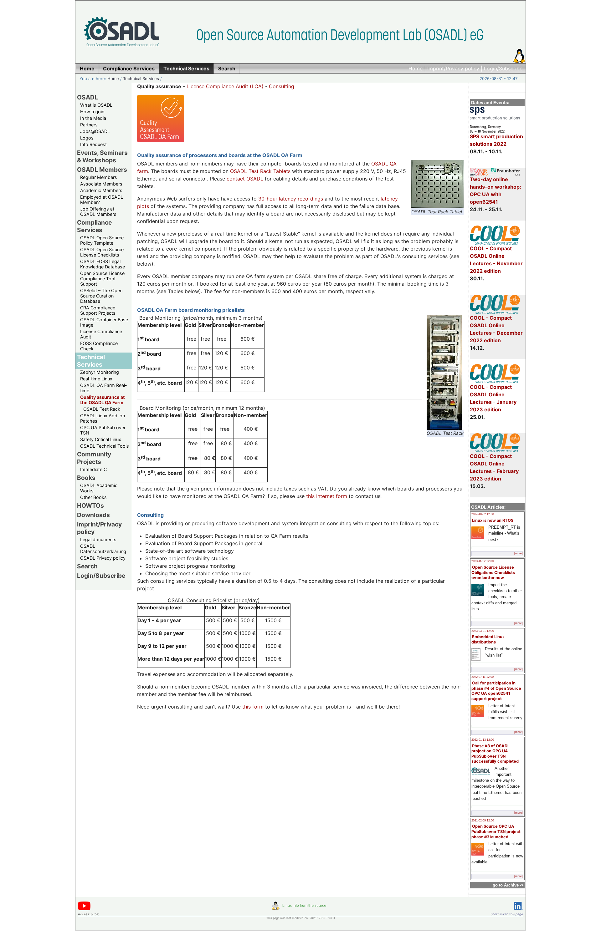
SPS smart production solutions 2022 (496, 140)
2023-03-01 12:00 (482, 631)
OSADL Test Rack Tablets (260, 171)
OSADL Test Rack (101, 409)
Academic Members (101, 190)
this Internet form (326, 496)
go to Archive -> (508, 885)
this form (253, 707)
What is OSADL (96, 105)
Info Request (93, 144)
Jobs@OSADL (95, 131)
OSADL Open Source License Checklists (102, 252)
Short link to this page (507, 914)
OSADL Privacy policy (103, 558)
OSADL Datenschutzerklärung (103, 548)
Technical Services (141, 78)
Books (86, 477)
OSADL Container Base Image (104, 322)
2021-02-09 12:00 (482, 820)
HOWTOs (90, 505)
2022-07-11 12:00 (482, 676)
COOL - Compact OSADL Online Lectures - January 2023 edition (493, 398)
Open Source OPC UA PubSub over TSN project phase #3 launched (496, 831)
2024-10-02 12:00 (482, 514)
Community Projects (94, 457)
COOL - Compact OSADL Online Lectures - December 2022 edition (496, 329)
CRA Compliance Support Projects (98, 310)
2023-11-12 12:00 (482, 561)
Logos (87, 137)
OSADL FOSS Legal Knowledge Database (102, 264)
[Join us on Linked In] (518, 911)
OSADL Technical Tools (104, 446)
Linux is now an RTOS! (493, 520)
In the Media (93, 118)
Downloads (93, 515)
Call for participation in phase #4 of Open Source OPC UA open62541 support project (496, 691)
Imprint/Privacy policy (453, 68)
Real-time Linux (96, 378)
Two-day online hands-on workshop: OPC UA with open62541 (495, 190)
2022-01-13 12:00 (482, 739)
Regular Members (98, 177)
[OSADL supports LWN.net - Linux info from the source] (300, 908)
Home (415, 68)
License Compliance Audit (101, 334)
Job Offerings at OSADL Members (98, 211)
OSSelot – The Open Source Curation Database (101, 296)
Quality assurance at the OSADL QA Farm (102, 399)
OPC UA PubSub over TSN (103, 430)
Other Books (93, 497)
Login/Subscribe (503, 68)
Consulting (281, 86)
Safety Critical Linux (100, 439)
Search (87, 566)
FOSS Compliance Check (99, 346)
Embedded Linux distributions (488, 639)
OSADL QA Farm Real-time (103, 388)
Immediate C (93, 469)
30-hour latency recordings (290, 199)
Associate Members (101, 183)
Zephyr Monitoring (99, 372)
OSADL (87, 97)
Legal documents (98, 539)
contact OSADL (245, 178)
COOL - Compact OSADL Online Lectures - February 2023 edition (494, 467)
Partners (89, 124)
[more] (518, 553)
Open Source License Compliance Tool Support (102, 279)
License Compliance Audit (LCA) (225, 86)
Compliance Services (94, 226)
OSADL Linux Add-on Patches (102, 418)
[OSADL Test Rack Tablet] (437, 204)
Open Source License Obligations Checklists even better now (493, 572)
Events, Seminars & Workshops (102, 156)
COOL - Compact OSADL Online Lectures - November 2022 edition (496, 259)
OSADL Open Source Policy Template (102, 240)
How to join (92, 111)
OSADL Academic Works (98, 488)
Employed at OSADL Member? (101, 199)
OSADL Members (102, 169)
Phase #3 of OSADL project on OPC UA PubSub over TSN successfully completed (495, 754)
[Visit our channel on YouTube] (84, 909)
